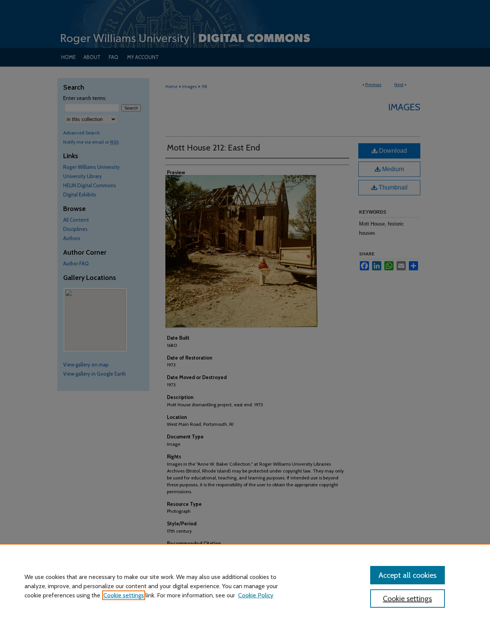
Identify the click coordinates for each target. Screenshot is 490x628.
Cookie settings (123, 595)
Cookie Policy (255, 595)
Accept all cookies (407, 575)
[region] (245, 586)
